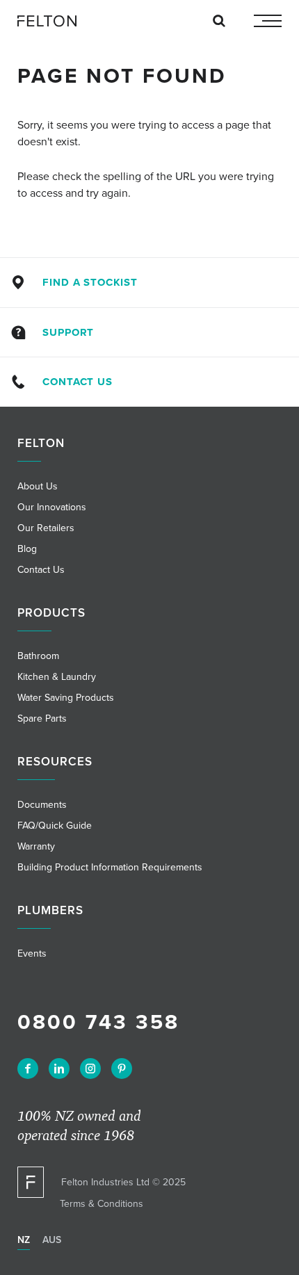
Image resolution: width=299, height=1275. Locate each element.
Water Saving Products (65, 697)
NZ (23, 1239)
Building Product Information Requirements (109, 867)
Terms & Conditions (101, 1204)
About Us (37, 486)
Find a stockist (90, 282)
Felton (41, 443)
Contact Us (77, 381)
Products (51, 612)
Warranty (36, 846)
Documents (42, 804)
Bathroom (38, 656)
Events (32, 953)
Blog (27, 548)
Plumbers (50, 910)
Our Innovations (51, 507)
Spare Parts (42, 718)
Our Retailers (45, 528)
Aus (51, 1239)
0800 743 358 (98, 1021)
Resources (54, 761)
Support (68, 332)
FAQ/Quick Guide (54, 825)
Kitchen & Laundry (56, 676)
